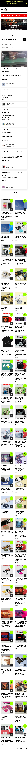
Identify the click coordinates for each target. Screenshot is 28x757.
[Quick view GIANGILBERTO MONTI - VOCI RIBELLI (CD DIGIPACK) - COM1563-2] (11, 438)
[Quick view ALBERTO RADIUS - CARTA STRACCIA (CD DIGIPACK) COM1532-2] (11, 528)
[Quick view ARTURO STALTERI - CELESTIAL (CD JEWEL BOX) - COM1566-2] (25, 209)
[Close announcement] (26, 3)
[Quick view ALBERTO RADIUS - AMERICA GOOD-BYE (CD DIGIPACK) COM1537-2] (25, 506)
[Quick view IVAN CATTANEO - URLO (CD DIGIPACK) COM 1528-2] (25, 575)
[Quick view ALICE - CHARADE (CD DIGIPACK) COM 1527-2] (11, 595)
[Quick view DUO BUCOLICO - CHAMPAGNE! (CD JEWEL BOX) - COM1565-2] (25, 394)
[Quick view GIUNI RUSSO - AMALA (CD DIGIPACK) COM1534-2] (11, 506)
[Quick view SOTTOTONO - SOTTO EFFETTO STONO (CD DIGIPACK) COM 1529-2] (11, 575)
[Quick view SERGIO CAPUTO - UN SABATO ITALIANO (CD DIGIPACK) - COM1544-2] (25, 278)
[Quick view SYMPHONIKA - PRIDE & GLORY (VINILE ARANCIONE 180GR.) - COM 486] (11, 690)
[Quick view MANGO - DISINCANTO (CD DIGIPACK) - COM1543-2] (11, 303)
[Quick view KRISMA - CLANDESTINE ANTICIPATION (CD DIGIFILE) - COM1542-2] (25, 303)
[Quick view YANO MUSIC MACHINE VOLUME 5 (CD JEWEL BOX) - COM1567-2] (11, 370)
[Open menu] (2, 9)
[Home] (12, 9)
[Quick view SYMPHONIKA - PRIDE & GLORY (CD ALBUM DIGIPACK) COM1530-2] (25, 690)
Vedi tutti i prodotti (19, 748)
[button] (21, 39)
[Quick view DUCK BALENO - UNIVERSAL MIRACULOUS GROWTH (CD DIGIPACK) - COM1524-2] (25, 462)
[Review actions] (25, 69)
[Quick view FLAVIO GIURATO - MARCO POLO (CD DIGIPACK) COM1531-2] (25, 485)
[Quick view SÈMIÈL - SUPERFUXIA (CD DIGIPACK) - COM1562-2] (11, 711)
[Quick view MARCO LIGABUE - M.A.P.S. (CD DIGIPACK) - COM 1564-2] (11, 551)
